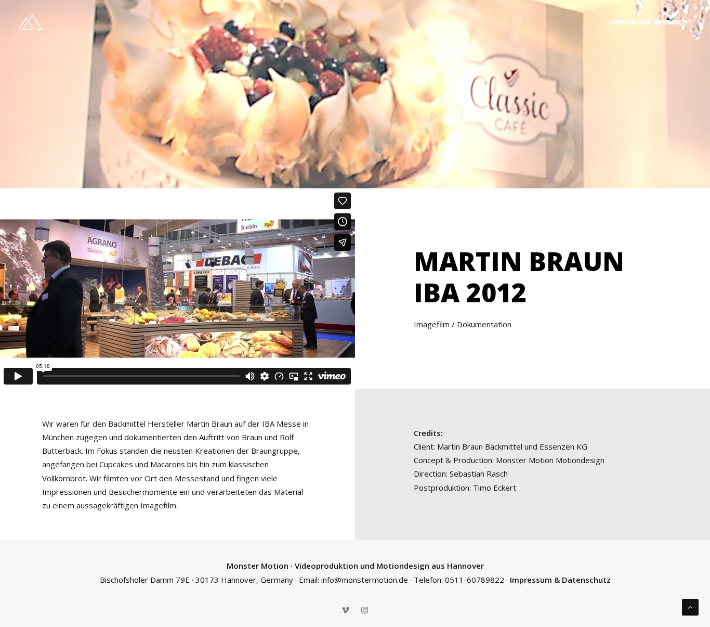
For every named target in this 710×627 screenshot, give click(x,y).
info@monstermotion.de (364, 579)
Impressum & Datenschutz (560, 579)
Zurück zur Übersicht (650, 22)
